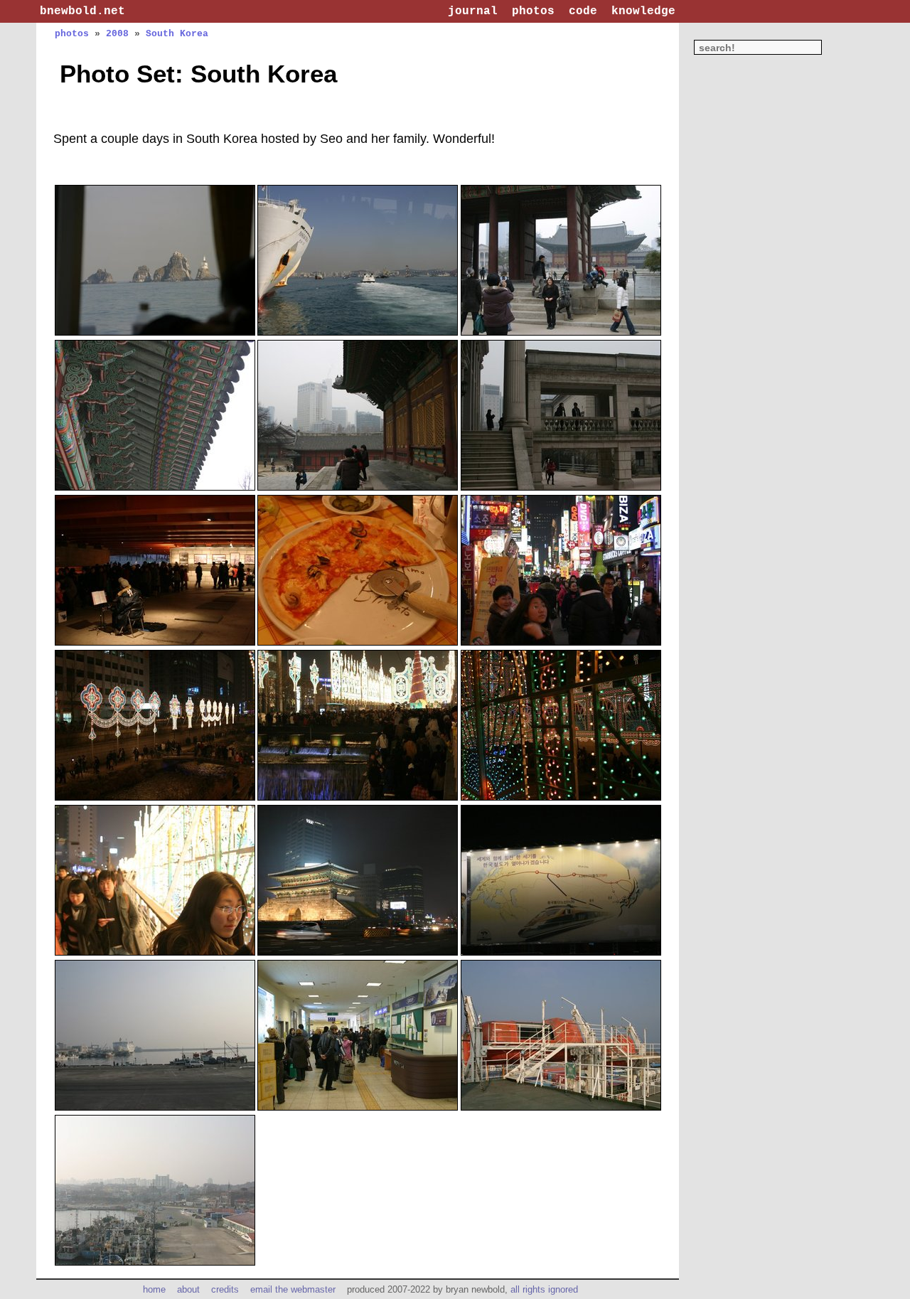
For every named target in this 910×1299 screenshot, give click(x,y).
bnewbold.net (82, 11)
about (188, 1289)
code (583, 11)
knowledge (643, 11)
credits (225, 1289)
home (154, 1289)
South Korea (177, 33)
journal (473, 11)
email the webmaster (293, 1289)
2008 (117, 33)
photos (533, 11)
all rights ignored (544, 1289)
